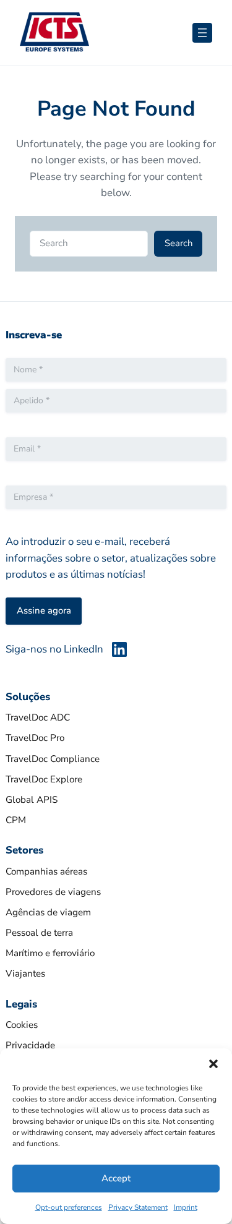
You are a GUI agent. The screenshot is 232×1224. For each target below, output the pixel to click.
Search (178, 243)
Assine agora (44, 610)
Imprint (185, 1207)
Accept (116, 1178)
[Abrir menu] (202, 33)
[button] (213, 1064)
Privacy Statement (138, 1207)
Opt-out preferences (68, 1207)
